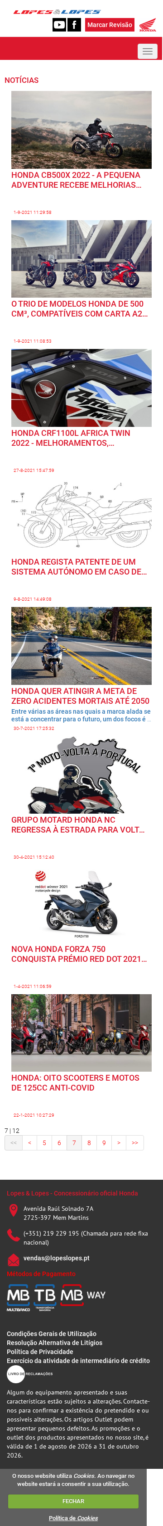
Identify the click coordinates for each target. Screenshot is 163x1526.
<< (13, 1142)
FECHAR (73, 1501)
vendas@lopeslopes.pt (57, 1258)
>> (135, 1142)
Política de (73, 1518)
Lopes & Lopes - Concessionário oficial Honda (72, 1193)
